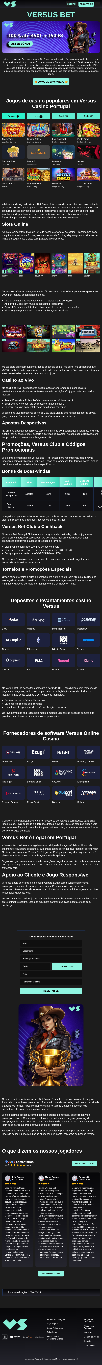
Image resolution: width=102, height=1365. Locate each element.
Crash (61, 116)
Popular (11, 116)
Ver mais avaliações (51, 1274)
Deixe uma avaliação (84, 1163)
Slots (86, 116)
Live (37, 116)
